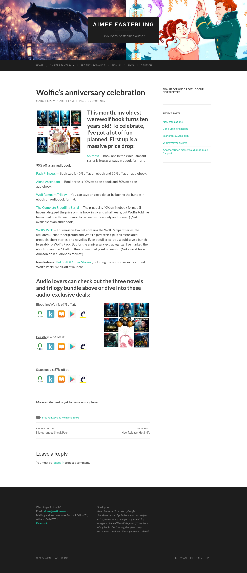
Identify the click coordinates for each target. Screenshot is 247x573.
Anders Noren (192, 558)
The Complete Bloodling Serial (57, 207)
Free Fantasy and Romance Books (60, 417)
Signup (116, 65)
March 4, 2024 (45, 100)
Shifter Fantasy (60, 65)
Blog (131, 65)
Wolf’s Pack (44, 230)
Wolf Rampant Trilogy (51, 194)
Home (40, 65)
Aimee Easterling (123, 24)
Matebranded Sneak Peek (52, 430)
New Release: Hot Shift (135, 430)
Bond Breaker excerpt (175, 128)
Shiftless (93, 156)
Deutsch (146, 65)
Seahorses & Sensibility (176, 135)
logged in (58, 462)
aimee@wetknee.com (56, 511)
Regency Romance (93, 65)
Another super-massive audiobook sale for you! (185, 151)
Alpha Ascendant (48, 182)
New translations (173, 121)
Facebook (41, 523)
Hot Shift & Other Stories (73, 262)
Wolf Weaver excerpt (175, 142)
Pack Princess (46, 173)
